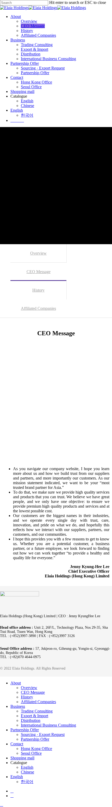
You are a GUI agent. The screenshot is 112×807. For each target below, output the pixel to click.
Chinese (27, 772)
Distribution (30, 720)
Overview (38, 253)
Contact (16, 744)
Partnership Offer (24, 730)
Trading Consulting (37, 711)
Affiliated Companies (38, 308)
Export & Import (34, 716)
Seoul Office (31, 753)
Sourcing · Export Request (43, 734)
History (38, 290)
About (15, 683)
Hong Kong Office (36, 748)
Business (17, 706)
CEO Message (39, 271)
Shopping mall (22, 758)
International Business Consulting (48, 725)
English (27, 767)
